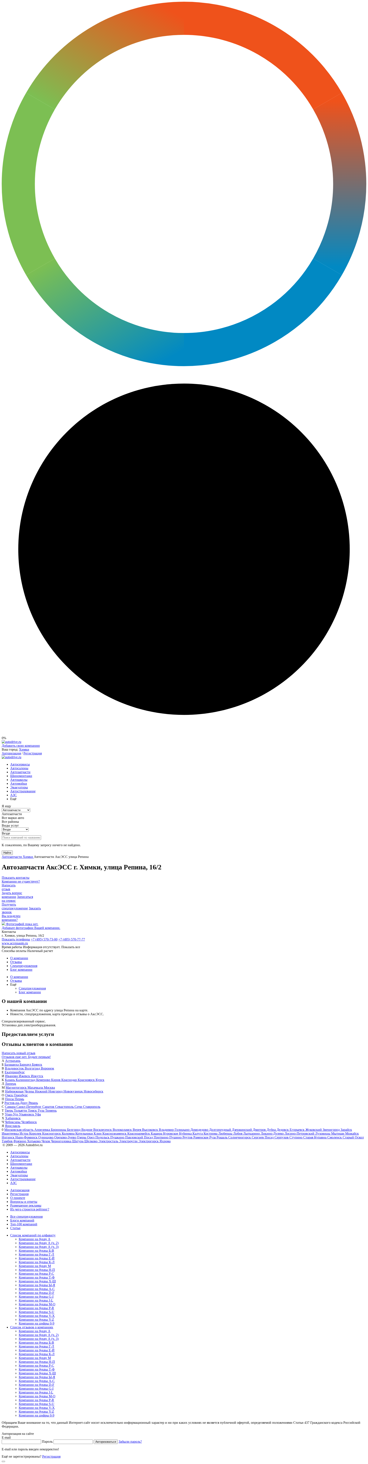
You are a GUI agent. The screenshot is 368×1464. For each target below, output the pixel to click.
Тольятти (21, 1110)
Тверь (9, 1110)
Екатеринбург (15, 1072)
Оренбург (21, 1095)
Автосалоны (19, 768)
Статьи (15, 1228)
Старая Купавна (315, 1137)
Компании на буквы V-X (37, 1316)
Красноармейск (139, 1133)
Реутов (188, 1137)
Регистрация (32, 753)
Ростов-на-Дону (16, 1103)
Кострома (211, 1133)
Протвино (161, 1137)
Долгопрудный (220, 1129)
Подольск (102, 1137)
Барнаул (26, 1064)
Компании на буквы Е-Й (37, 1258)
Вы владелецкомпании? (11, 918)
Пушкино (117, 1137)
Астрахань (12, 1061)
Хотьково (34, 1141)
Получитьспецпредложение (15, 906)
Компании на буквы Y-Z (36, 1319)
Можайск (352, 1133)
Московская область (19, 1129)
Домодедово (199, 1129)
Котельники (84, 1133)
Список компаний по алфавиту (33, 1235)
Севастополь (65, 1106)
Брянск (37, 1064)
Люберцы (225, 1133)
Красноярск (87, 1080)
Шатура (78, 1141)
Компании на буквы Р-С (36, 1273)
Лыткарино (252, 1133)
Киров (56, 1080)
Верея (137, 1129)
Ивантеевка (11, 1133)
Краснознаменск (114, 1133)
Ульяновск (27, 1114)
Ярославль (12, 1126)
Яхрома (165, 1141)
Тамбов (7, 1141)
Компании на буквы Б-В (36, 1250)
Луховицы (323, 1133)
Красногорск (52, 1133)
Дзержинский (242, 1129)
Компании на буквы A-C (37, 1289)
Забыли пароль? (130, 1441)
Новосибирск (93, 1091)
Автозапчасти (20, 772)
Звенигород (332, 1129)
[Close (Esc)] (3, 1461)
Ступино (296, 1137)
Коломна (68, 1133)
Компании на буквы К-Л (37, 1262)
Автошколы (18, 779)
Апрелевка (42, 1129)
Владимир (167, 1129)
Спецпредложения (23, 966)
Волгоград (33, 1068)
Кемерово (43, 1080)
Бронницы (59, 1129)
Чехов (46, 1141)
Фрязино (20, 1141)
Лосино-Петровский (300, 1133)
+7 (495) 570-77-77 (71, 939)
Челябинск (29, 1122)
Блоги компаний (22, 1220)
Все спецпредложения (26, 1216)
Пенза (10, 1099)
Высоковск (150, 1129)
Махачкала (35, 1087)
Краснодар (69, 1080)
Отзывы (16, 962)
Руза (213, 1137)
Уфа (38, 1114)
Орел (91, 1137)
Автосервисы (20, 764)
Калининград (26, 1080)
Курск (100, 1080)
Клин (98, 1133)
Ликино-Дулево (273, 1133)
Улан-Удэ (12, 1114)
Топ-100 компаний (23, 1224)
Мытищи (338, 1133)
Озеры (82, 1137)
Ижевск (25, 1076)
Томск (33, 1110)
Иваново (12, 1076)
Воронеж (47, 1068)
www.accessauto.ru (15, 943)
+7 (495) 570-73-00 (44, 939)
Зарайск (346, 1129)
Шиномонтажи (21, 776)
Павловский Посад (139, 1137)
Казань (10, 1080)
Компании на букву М (35, 1266)
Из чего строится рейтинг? (29, 1209)
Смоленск (335, 1137)
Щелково (91, 1141)
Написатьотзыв (9, 887)
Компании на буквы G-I (36, 1296)
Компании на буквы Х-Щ (37, 1281)
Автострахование (23, 791)
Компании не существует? (21, 881)
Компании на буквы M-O (37, 1304)
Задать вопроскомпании (12, 895)
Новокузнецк (73, 1091)
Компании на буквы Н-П (37, 1270)
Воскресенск (103, 1129)
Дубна (272, 1129)
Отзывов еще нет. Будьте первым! (26, 1057)
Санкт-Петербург (29, 1106)
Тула (41, 1110)
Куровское (171, 1133)
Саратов (48, 1106)
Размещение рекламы (25, 1205)
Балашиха (12, 1064)
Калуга (198, 1133)
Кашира (157, 1133)
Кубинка (186, 1133)
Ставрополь (91, 1106)
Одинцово (46, 1137)
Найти (7, 852)
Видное (87, 1129)
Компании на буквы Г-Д (36, 1254)
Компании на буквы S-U (36, 1312)
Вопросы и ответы (23, 1201)
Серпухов (282, 1137)
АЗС (13, 795)
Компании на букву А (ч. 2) (39, 1243)
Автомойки (18, 783)
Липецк (10, 1083)
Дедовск (283, 1129)
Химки (24, 749)
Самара (10, 1106)
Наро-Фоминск (26, 1137)
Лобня (238, 1133)
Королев (35, 1133)
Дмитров (260, 1129)
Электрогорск (149, 1141)
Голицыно (182, 1129)
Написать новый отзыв (18, 1053)
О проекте (17, 1198)
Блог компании (21, 969)
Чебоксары (13, 1122)
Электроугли (128, 1141)
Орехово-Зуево (65, 1137)
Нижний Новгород (49, 1091)
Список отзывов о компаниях (31, 1327)
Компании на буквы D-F (36, 1293)
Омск (9, 1095)
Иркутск (37, 1076)
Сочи (79, 1106)
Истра (24, 1133)
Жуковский (314, 1129)
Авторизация (11, 753)
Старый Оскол (353, 1137)
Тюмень (51, 1110)
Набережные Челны (20, 1091)
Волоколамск (123, 1129)
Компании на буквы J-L (36, 1300)
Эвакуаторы (19, 787)
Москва (49, 1087)
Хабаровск (13, 1118)
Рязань (33, 1103)
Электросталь (108, 1141)
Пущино (176, 1137)
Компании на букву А (34, 1239)
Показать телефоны (16, 939)
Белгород (74, 1129)
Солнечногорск (240, 1137)
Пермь (19, 1099)
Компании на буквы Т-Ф (37, 1277)
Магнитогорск (16, 1087)
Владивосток (15, 1068)
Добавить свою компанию (21, 745)
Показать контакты (15, 877)
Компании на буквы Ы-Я (37, 1285)
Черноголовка (61, 1141)
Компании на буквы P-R (36, 1308)
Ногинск (8, 1137)
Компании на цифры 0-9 (36, 1323)
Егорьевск (297, 1129)
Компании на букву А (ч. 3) (39, 1247)
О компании (19, 958)
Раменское (201, 1137)
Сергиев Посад (263, 1137)
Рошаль (222, 1137)
